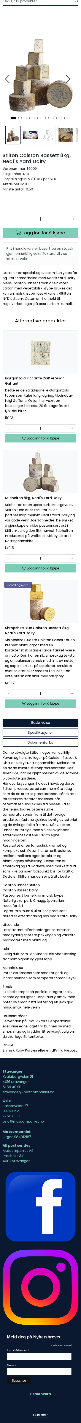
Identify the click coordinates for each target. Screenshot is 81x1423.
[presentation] (8, 79)
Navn (12, 1365)
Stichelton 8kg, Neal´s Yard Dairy (33, 497)
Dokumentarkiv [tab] (40, 742)
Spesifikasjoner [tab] (40, 732)
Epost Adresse (18, 1350)
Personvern (40, 1393)
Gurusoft (40, 1414)
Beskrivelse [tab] (40, 722)
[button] (13, 118)
